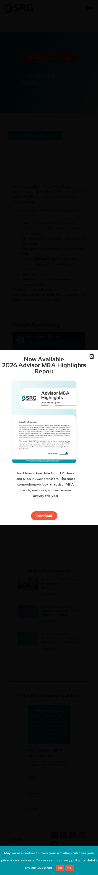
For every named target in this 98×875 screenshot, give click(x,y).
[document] (49, 437)
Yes (60, 868)
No (69, 868)
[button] (91, 356)
